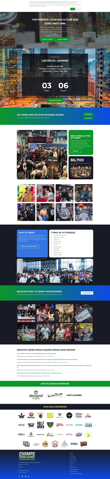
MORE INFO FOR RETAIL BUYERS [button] (28, 246)
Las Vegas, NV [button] (88, 114)
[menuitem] (71, 453)
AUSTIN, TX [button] (88, 118)
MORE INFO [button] (75, 151)
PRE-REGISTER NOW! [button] (87, 292)
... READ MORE (50, 356)
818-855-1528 (22, 468)
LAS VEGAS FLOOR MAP (55, 100)
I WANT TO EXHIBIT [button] (63, 39)
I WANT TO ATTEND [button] (47, 39)
